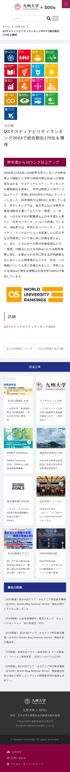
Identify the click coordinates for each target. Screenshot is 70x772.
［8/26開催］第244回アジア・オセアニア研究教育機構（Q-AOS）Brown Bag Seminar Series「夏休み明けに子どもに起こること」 (35, 604)
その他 (9, 125)
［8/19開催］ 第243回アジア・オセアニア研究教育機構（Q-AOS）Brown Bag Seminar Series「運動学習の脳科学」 (34, 638)
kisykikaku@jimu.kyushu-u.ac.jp (35, 725)
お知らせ (20, 26)
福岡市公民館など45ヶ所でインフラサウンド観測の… (50, 455)
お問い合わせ (18, 758)
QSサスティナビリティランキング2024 (29, 326)
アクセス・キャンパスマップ (27, 764)
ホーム (6, 26)
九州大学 (16, 752)
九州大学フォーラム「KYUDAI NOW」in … (50, 503)
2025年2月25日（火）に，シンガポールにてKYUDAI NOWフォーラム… (50, 515)
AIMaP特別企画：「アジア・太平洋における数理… (50, 555)
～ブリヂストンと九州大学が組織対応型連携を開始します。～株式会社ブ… (50, 414)
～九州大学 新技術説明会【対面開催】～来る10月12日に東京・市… (18, 414)
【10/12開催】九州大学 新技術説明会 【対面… (18, 402)
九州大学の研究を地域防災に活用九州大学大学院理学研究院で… (50, 464)
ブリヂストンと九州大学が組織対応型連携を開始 (50, 402)
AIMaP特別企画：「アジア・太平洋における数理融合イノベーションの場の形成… (50, 567)
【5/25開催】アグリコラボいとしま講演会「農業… (18, 555)
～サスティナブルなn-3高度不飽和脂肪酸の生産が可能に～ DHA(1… (18, 515)
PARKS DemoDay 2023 (17, 455)
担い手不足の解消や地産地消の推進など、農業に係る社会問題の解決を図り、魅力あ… (18, 567)
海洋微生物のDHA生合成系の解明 (18, 503)
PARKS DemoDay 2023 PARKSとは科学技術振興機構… (18, 464)
